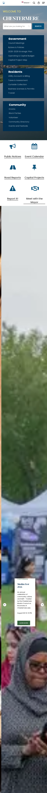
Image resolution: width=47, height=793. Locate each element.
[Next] (42, 604)
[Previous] (4, 604)
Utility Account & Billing (19, 76)
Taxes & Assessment (18, 80)
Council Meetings (16, 43)
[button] (43, 3)
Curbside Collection (17, 84)
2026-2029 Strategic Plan (20, 51)
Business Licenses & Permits (21, 88)
